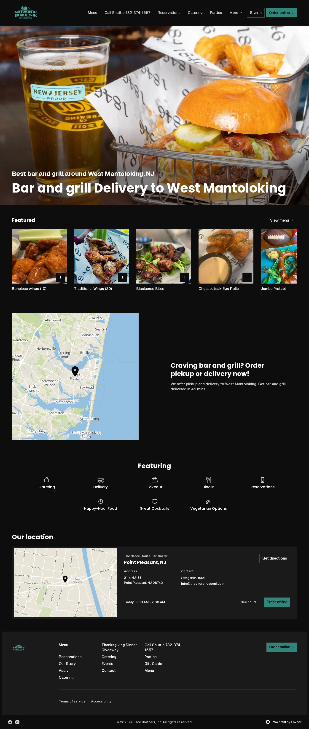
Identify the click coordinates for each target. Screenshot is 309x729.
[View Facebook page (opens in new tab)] (10, 722)
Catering (195, 12)
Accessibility (101, 701)
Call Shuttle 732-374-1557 (127, 12)
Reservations (169, 12)
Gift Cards (153, 663)
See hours (248, 602)
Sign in (256, 12)
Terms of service (72, 701)
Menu (92, 12)
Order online (276, 602)
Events (107, 663)
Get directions (274, 558)
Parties (216, 12)
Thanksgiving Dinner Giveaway (119, 647)
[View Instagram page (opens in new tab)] (17, 722)
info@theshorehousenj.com (202, 584)
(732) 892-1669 (193, 578)
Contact (109, 670)
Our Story (67, 663)
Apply (63, 670)
